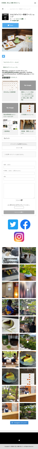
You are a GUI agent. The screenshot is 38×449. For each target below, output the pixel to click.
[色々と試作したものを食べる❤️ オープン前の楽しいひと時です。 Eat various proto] (10, 359)
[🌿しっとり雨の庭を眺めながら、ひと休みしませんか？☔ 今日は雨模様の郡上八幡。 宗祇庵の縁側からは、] (28, 342)
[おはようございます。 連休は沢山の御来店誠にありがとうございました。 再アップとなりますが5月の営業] (28, 376)
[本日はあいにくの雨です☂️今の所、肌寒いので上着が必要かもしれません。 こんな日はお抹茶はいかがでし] (10, 394)
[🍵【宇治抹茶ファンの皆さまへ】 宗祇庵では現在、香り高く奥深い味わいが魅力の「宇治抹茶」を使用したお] (10, 342)
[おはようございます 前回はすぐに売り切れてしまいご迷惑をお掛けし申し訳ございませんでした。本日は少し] (28, 359)
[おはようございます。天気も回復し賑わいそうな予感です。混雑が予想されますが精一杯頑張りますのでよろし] (28, 394)
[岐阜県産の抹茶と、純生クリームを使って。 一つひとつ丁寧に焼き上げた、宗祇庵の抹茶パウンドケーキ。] (10, 272)
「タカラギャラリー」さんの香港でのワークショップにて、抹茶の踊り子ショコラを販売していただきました (10, 63)
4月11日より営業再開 (9, 92)
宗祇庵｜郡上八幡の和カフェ (11, 3)
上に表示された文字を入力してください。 (19, 205)
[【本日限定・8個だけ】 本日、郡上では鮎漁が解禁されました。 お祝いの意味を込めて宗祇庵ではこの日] (10, 324)
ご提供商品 (7, 131)
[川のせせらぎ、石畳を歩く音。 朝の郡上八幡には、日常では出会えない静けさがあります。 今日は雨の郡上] (28, 290)
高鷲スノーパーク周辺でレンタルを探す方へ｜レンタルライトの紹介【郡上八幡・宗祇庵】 (27, 96)
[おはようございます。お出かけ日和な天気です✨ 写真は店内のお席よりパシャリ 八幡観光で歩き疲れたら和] (28, 411)
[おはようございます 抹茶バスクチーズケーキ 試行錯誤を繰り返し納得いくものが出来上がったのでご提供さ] (10, 376)
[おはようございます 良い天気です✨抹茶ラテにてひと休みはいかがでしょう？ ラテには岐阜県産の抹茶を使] (10, 411)
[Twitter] (19, 439)
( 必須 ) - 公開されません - (12, 170)
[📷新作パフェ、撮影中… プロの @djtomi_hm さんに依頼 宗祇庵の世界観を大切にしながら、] (28, 324)
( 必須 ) (7, 164)
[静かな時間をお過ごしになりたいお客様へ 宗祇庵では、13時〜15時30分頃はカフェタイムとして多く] (28, 255)
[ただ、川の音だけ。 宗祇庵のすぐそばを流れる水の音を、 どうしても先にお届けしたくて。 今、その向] (10, 255)
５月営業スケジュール (27, 114)
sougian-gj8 (15, 20)
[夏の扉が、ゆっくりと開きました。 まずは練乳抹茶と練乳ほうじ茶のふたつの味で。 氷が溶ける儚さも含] (28, 272)
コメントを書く (20, 19)
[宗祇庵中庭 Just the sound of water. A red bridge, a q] (28, 307)
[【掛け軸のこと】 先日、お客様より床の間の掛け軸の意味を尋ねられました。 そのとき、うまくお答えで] (10, 290)
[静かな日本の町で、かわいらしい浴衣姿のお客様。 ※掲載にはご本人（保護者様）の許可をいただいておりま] (10, 307)
